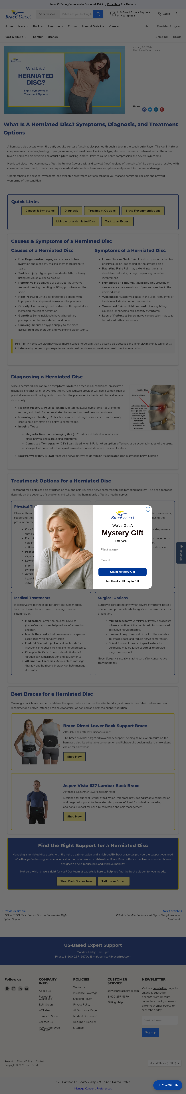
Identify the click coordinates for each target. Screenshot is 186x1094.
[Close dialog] (148, 509)
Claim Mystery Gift (122, 571)
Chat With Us (170, 1085)
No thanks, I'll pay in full (122, 581)
